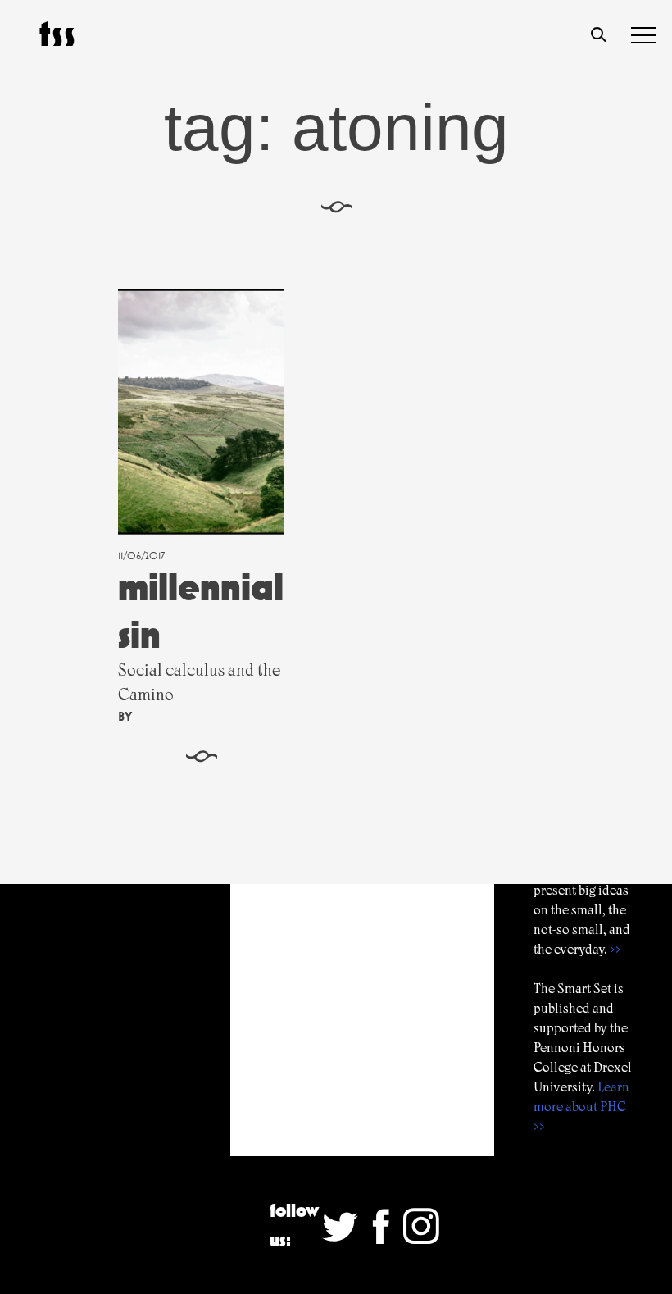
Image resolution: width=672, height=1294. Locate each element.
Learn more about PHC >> (581, 1106)
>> (615, 949)
